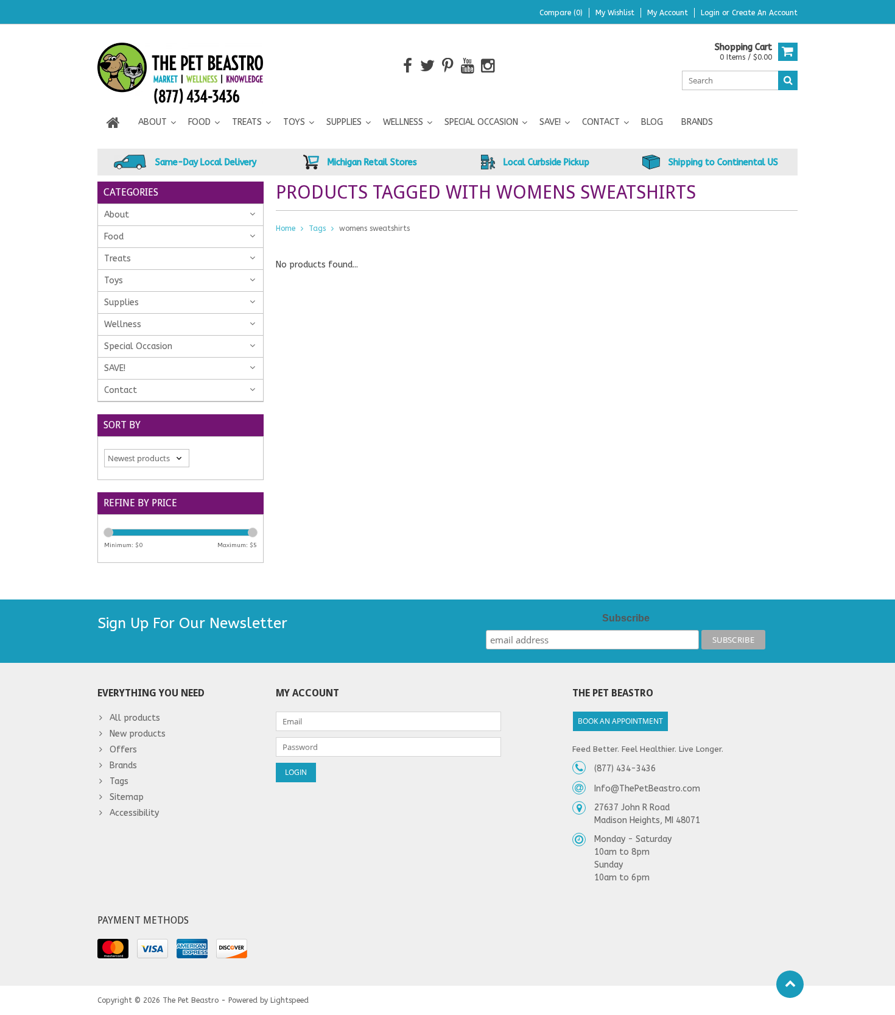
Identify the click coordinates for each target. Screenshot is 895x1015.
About (152, 122)
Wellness (403, 122)
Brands (697, 122)
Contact (601, 122)
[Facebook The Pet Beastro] (407, 66)
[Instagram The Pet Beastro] (488, 66)
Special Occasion (481, 122)
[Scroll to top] (790, 984)
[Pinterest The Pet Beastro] (447, 66)
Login (711, 13)
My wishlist (614, 13)
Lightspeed (289, 1000)
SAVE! (550, 122)
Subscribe (626, 618)
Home (285, 228)
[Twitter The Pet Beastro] (427, 66)
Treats (247, 122)
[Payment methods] (112, 948)
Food (199, 122)
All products (135, 718)
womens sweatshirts (374, 228)
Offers (123, 749)
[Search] (788, 80)
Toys (294, 122)
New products (138, 734)
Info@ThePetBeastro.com (647, 788)
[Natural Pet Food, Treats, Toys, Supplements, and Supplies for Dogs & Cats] (180, 65)
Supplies (344, 122)
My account (667, 13)
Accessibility (134, 813)
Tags (317, 228)
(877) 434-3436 (625, 768)
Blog (652, 122)
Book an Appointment (620, 721)
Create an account (765, 13)
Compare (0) (561, 13)
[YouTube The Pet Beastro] (468, 66)
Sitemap (127, 797)
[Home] (113, 122)
